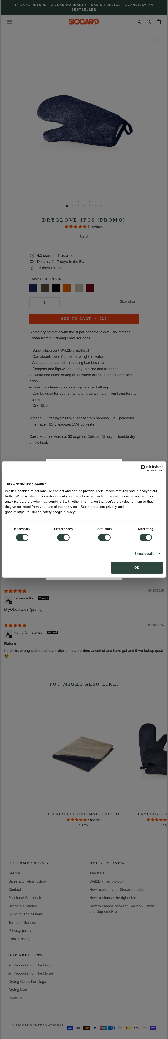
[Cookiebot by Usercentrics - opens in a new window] (144, 468)
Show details (144, 553)
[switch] (63, 537)
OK (136, 567)
